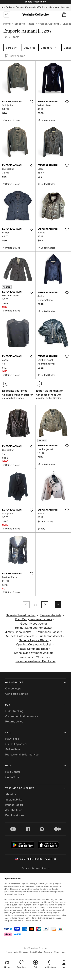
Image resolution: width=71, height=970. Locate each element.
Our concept (13, 688)
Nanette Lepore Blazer (34, 640)
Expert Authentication (49, 391)
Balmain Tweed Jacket (21, 615)
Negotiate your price (14, 391)
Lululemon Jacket (50, 636)
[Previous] (26, 604)
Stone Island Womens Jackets (33, 653)
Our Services (14, 682)
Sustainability (13, 799)
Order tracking (14, 711)
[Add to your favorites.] (32, 102)
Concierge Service (16, 694)
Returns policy (14, 721)
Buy (7, 705)
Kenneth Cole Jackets (19, 636)
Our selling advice (16, 744)
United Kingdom (21, 952)
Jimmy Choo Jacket (18, 632)
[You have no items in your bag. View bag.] (64, 14)
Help (8, 765)
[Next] (44, 604)
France (9, 952)
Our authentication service (21, 716)
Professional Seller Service (21, 754)
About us (11, 794)
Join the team (13, 810)
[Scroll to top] (58, 604)
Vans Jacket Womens (34, 657)
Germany (48, 952)
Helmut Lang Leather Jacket (33, 628)
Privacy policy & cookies (34, 868)
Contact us (12, 777)
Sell (8, 732)
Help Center (12, 772)
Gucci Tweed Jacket (33, 624)
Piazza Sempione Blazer (34, 649)
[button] (64, 14)
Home (7, 24)
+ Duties (48, 521)
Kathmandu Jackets (49, 632)
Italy (63, 952)
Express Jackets (50, 615)
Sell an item (12, 749)
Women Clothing (48, 24)
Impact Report (14, 805)
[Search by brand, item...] (6, 14)
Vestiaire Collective (19, 788)
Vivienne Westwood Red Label (35, 661)
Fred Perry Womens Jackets (33, 619)
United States (36, 952)
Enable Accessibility (35, 1)
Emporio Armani (24, 24)
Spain (56, 952)
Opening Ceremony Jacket (33, 644)
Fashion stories (14, 815)
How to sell (12, 739)
